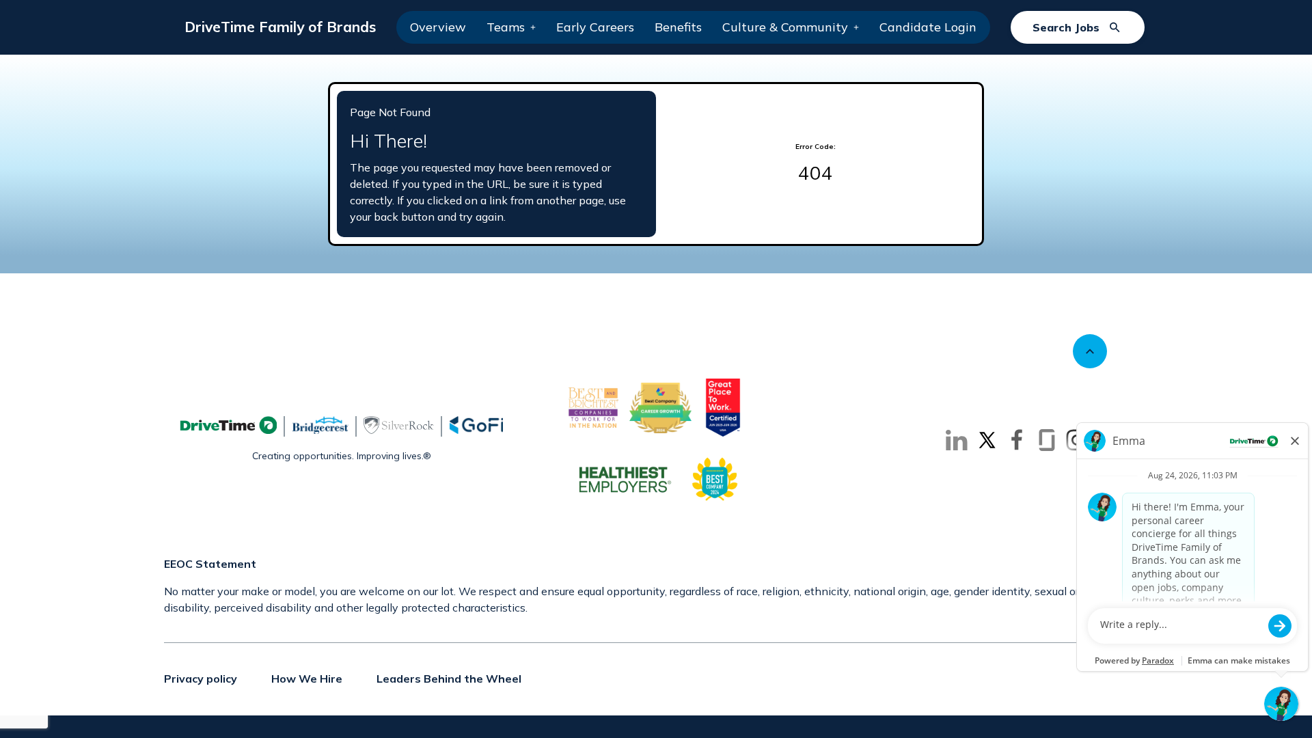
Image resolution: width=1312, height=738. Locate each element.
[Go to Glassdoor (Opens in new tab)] (1047, 440)
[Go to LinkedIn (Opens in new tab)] (957, 440)
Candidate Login (927, 27)
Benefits (678, 27)
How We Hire (306, 678)
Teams (506, 27)
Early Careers (595, 27)
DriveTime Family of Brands (280, 27)
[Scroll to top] (1090, 351)
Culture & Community (785, 27)
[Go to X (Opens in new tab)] (987, 440)
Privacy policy (200, 678)
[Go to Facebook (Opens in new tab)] (1017, 440)
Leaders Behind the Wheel (449, 678)
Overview (438, 27)
